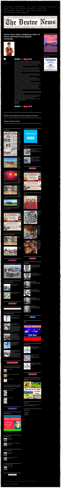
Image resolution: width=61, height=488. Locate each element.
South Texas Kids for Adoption (9, 10)
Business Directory (22, 8)
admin (5, 60)
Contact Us (40, 8)
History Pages (18, 10)
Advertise (28, 10)
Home (5, 6)
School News (6, 8)
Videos (23, 10)
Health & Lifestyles (30, 8)
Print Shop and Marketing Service (22, 12)
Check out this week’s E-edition (9, 12)
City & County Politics (51, 6)
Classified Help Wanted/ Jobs (20, 6)
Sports (28, 6)
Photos (16, 8)
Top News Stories (10, 6)
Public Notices (38, 10)
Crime (36, 8)
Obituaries (12, 8)
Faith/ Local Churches (43, 6)
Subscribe (33, 10)
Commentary (34, 6)
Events (45, 8)
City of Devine (26, 412)
